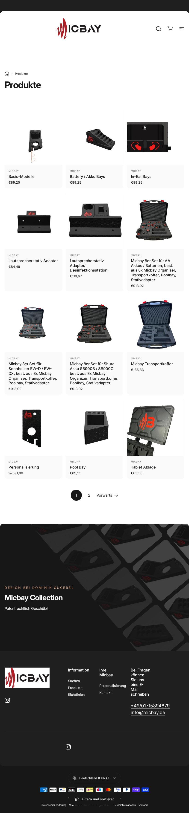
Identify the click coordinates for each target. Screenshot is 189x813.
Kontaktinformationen (124, 805)
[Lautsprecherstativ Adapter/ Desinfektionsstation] (94, 220)
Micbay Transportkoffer (152, 364)
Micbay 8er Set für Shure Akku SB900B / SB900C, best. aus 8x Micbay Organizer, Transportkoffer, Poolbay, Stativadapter (94, 373)
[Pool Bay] (94, 427)
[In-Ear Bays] (155, 136)
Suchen (74, 681)
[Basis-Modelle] (33, 136)
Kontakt (105, 693)
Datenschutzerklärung (53, 805)
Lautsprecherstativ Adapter (33, 260)
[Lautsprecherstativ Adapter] (33, 220)
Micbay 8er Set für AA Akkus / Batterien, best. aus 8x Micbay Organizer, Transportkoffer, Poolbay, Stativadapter (153, 270)
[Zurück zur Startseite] (7, 73)
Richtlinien (76, 695)
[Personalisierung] (33, 427)
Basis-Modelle (22, 176)
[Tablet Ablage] (155, 427)
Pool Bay (78, 467)
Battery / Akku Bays (87, 176)
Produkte (75, 688)
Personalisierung (24, 467)
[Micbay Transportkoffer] (155, 323)
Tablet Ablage (143, 467)
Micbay (14, 171)
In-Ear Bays (141, 176)
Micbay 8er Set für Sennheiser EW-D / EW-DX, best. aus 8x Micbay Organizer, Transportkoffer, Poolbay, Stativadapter (33, 373)
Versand (143, 805)
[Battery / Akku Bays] (94, 136)
